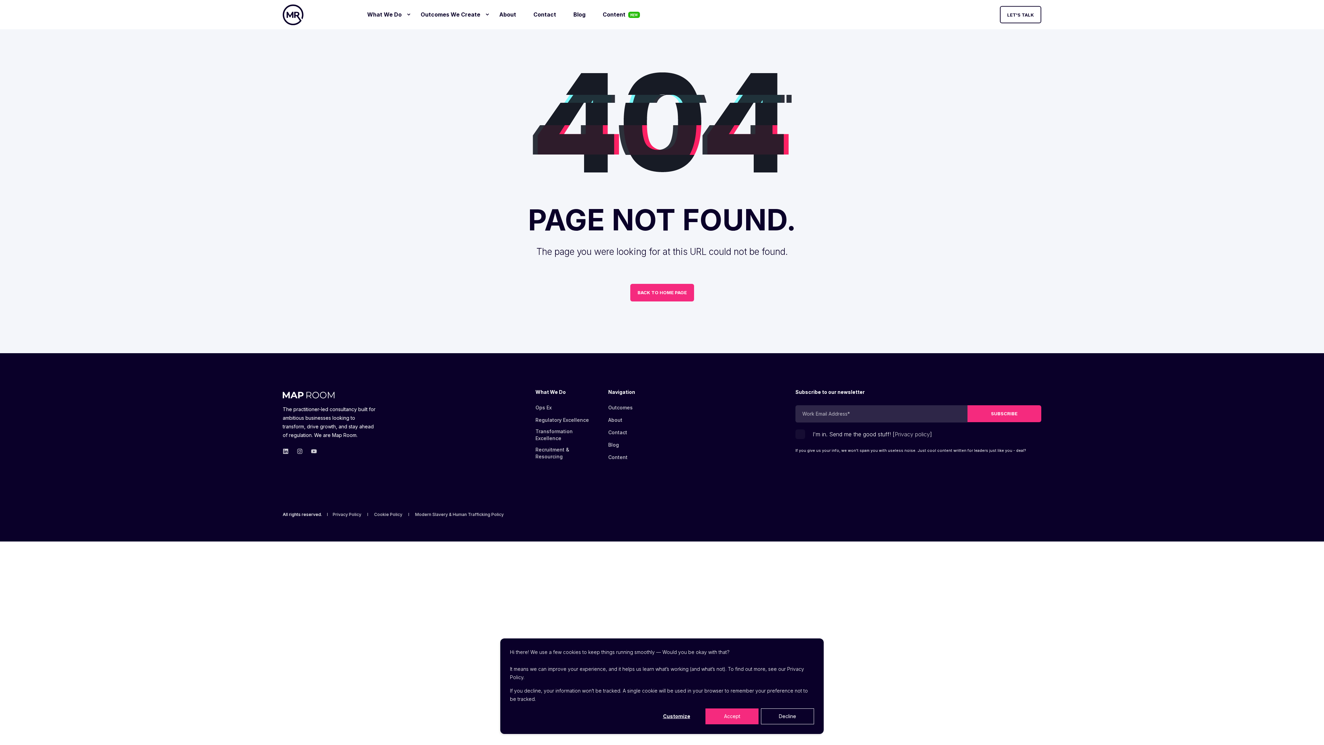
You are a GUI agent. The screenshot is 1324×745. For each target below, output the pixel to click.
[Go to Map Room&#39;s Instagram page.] (300, 451)
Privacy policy (912, 434)
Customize (676, 716)
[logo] (308, 393)
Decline (787, 716)
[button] (1310, 731)
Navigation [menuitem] (621, 392)
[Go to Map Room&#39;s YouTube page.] (312, 451)
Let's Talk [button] (1020, 14)
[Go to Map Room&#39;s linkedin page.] (288, 451)
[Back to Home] (293, 14)
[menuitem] (409, 14)
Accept (732, 716)
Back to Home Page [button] (662, 292)
